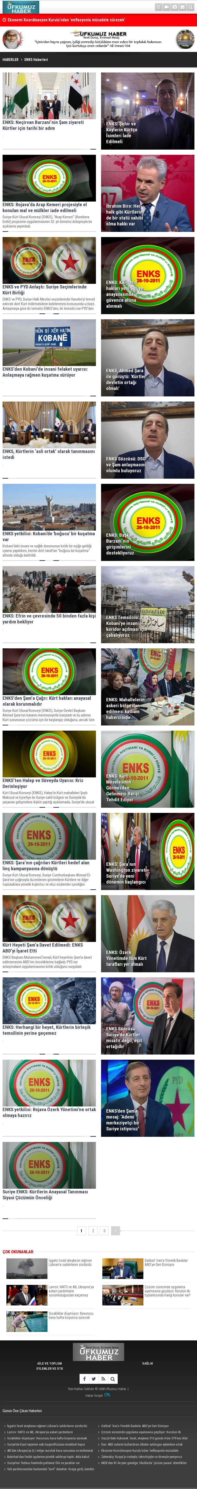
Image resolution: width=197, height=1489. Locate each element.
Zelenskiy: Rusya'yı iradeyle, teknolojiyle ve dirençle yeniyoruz (141, 1457)
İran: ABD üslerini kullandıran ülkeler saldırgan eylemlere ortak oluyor (140, 1445)
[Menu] (159, 7)
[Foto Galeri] (175, 7)
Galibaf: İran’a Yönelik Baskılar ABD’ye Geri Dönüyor (135, 1426)
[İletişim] (182, 7)
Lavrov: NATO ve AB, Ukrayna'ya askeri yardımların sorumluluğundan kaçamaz (38, 1432)
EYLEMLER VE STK (49, 1368)
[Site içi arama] (190, 7)
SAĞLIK (147, 1363)
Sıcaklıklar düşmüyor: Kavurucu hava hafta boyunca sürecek (47, 1438)
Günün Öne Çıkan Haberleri (22, 1411)
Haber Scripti (94, 1395)
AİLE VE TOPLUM (49, 1363)
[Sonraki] (115, 1230)
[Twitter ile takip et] (93, 1379)
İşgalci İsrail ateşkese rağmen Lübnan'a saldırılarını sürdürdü (47, 1426)
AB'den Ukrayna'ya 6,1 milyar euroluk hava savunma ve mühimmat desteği (48, 1451)
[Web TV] (167, 7)
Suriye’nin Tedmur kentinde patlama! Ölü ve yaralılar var (43, 1463)
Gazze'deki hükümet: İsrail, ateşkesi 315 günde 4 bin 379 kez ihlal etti (142, 1438)
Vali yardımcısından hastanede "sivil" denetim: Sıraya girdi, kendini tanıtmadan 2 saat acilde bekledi (48, 1469)
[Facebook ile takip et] (84, 1379)
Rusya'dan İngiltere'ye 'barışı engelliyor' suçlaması (52, 19)
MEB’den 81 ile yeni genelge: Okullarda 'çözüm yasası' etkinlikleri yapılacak (142, 1463)
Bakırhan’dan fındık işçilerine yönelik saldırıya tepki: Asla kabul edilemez (46, 1457)
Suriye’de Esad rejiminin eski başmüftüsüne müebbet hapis (46, 1444)
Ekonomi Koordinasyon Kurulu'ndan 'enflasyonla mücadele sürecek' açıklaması (137, 1451)
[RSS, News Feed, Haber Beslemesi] (103, 1379)
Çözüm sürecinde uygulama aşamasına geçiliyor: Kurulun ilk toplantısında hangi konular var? (139, 1432)
